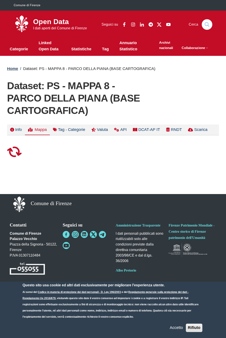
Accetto (176, 327)
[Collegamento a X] (93, 234)
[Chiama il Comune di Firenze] (27, 269)
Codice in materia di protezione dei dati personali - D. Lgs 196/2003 (79, 292)
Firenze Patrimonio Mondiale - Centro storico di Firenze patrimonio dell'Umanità (192, 231)
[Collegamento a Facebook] (66, 234)
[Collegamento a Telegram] (102, 234)
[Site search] (207, 24)
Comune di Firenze (27, 5)
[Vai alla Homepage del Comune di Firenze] (19, 204)
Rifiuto (194, 327)
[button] (195, 48)
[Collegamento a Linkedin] (84, 234)
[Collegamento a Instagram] (75, 234)
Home (12, 68)
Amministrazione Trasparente (138, 225)
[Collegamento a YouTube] (66, 245)
